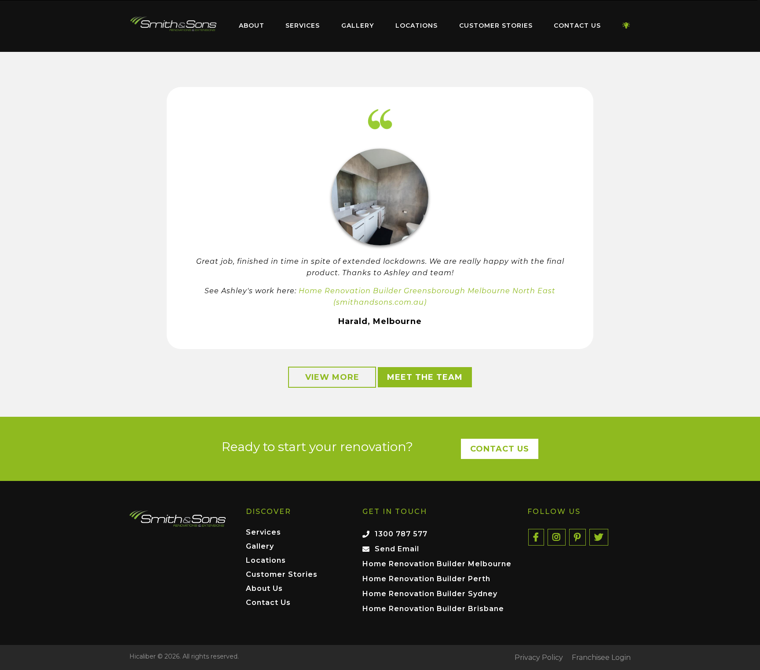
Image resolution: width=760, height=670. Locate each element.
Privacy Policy (539, 657)
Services (302, 25)
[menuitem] (173, 26)
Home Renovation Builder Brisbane (433, 608)
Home (173, 24)
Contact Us (577, 25)
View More (332, 377)
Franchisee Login (601, 657)
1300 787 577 (401, 534)
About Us (264, 589)
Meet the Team (425, 377)
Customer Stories (496, 25)
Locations (416, 25)
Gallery (357, 25)
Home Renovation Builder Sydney (429, 594)
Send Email (397, 549)
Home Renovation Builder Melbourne (437, 564)
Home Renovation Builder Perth (426, 579)
